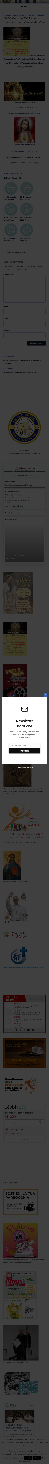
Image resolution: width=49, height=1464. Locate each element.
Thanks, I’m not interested (24, 767)
